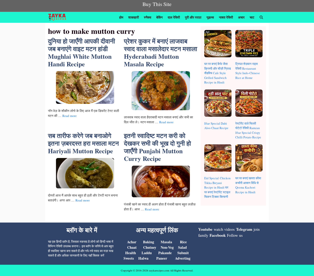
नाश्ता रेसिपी (226, 17)
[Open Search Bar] (261, 17)
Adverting (182, 258)
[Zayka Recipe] (58, 17)
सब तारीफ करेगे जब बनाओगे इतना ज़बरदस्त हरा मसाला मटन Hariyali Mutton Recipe (83, 143)
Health (130, 252)
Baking (148, 242)
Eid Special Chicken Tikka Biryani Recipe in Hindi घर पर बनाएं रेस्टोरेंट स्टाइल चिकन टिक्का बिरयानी (217, 187)
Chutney (149, 247)
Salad (182, 247)
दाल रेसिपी (174, 17)
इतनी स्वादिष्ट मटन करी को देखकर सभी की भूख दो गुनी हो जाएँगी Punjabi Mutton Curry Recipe (157, 147)
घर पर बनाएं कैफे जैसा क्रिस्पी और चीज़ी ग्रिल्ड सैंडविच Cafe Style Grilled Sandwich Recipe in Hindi (217, 73)
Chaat (132, 247)
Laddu (147, 252)
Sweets (129, 258)
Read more (69, 115)
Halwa (143, 258)
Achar (131, 242)
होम (121, 17)
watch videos (224, 229)
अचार (241, 17)
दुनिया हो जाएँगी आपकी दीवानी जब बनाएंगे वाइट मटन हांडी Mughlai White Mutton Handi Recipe (81, 52)
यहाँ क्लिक (93, 255)
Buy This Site (157, 3)
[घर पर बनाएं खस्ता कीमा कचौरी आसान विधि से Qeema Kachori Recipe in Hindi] (249, 158)
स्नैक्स (147, 17)
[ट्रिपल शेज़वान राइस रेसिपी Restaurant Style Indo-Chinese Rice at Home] (249, 44)
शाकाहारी (133, 17)
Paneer (161, 258)
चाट (252, 17)
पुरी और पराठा (193, 17)
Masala (166, 242)
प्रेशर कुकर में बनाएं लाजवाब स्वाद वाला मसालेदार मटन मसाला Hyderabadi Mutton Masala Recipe (160, 52)
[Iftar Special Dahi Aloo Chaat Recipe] (218, 103)
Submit (183, 252)
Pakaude (165, 252)
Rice (183, 242)
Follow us (235, 235)
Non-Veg (167, 247)
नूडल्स (210, 17)
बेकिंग (159, 17)
